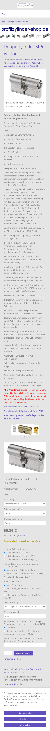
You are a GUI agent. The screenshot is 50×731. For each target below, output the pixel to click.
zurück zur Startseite (13, 684)
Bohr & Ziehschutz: (12, 581)
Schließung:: (9, 499)
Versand (23, 536)
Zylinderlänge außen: (13, 509)
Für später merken (12, 659)
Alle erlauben (25, 725)
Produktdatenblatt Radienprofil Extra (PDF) (23, 411)
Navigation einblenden (18, 21)
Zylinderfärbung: (11, 602)
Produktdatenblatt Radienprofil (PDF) (21, 406)
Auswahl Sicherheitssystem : (16, 549)
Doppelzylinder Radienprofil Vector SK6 (22, 66)
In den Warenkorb (23, 653)
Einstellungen (25, 719)
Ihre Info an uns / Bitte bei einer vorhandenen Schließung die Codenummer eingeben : (24, 639)
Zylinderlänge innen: (13, 519)
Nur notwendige (25, 713)
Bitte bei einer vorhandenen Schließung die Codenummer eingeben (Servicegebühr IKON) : (25, 622)
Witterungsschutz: (12, 612)
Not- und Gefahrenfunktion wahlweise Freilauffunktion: (21, 565)
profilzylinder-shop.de (26, 59)
